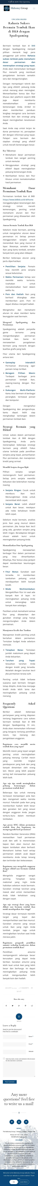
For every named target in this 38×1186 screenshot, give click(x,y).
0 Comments (24, 988)
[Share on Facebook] (6, 1005)
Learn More (24, 1182)
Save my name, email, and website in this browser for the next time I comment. (20, 1059)
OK (14, 1182)
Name (31, 1036)
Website (31, 1051)
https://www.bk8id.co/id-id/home (18, 199)
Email (31, 1044)
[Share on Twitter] (13, 1005)
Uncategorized (19, 19)
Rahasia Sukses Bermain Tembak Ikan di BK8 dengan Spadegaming (19, 29)
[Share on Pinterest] (25, 1005)
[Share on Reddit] (32, 1005)
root (19, 991)
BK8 (33, 45)
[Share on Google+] (19, 1005)
